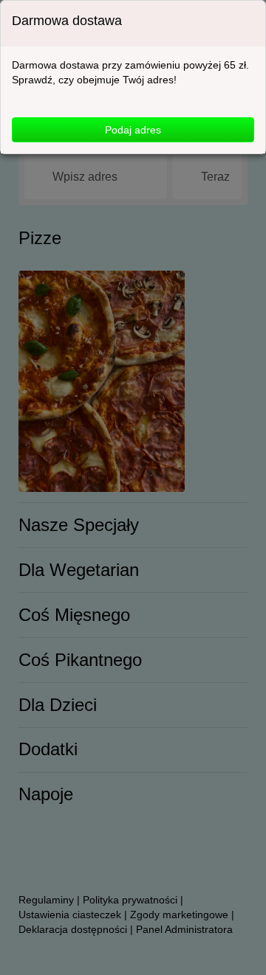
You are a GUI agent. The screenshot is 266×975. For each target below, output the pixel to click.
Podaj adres (133, 130)
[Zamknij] (240, 21)
